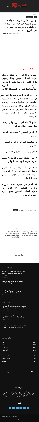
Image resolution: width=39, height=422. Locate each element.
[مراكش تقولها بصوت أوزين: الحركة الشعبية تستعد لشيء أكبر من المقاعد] (32, 293)
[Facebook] (35, 37)
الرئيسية (35, 14)
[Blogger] (28, 408)
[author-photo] (19, 252)
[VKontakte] (10, 408)
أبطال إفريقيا (21, 210)
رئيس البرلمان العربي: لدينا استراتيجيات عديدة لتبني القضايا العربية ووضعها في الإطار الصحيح (12, 234)
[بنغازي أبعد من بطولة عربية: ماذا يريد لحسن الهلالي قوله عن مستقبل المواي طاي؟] (32, 328)
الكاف (35, 210)
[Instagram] (21, 408)
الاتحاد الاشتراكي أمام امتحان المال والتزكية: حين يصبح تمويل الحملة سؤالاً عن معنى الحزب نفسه (13, 273)
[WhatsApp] (23, 37)
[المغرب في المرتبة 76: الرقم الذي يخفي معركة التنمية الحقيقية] (32, 284)
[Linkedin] (17, 408)
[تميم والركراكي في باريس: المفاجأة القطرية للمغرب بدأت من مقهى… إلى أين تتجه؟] (32, 309)
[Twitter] (31, 37)
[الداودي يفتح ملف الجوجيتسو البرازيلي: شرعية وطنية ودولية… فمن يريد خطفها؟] (32, 318)
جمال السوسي (6, 33)
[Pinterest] (27, 37)
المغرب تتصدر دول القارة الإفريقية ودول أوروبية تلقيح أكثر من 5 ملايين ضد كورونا (29, 233)
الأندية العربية (29, 210)
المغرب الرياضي (30, 17)
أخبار (30, 14)
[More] (18, 37)
